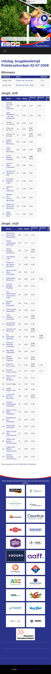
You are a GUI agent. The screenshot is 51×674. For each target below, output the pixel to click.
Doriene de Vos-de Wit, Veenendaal (10, 235)
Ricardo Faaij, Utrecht (11, 371)
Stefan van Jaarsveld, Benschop (10, 206)
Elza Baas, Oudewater (10, 351)
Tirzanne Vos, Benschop (11, 330)
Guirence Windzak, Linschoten (10, 344)
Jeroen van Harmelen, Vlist (10, 173)
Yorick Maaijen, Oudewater (10, 251)
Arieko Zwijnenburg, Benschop (11, 243)
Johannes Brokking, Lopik (10, 181)
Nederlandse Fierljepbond (27, 464)
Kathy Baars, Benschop (11, 279)
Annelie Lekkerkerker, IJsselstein (11, 404)
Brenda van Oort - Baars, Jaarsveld (10, 106)
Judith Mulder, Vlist (10, 389)
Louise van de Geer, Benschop (10, 396)
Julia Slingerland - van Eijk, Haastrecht (10, 115)
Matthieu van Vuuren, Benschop (10, 197)
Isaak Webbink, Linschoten (10, 317)
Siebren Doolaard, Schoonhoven (11, 457)
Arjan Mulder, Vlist (9, 214)
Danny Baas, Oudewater (11, 324)
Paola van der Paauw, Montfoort (10, 264)
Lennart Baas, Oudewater (10, 165)
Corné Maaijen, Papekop (9, 157)
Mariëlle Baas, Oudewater (10, 303)
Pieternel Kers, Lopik (10, 365)
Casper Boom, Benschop (10, 142)
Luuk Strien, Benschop (10, 150)
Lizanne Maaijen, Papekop (9, 286)
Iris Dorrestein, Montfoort (10, 337)
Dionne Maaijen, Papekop (9, 358)
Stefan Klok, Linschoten (10, 426)
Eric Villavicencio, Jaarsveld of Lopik (11, 295)
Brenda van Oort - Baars (25, 85)
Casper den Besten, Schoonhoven (11, 449)
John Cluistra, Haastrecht (11, 310)
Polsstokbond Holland (28, 669)
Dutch (32, 2)
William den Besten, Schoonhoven (11, 441)
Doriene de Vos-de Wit (24, 80)
